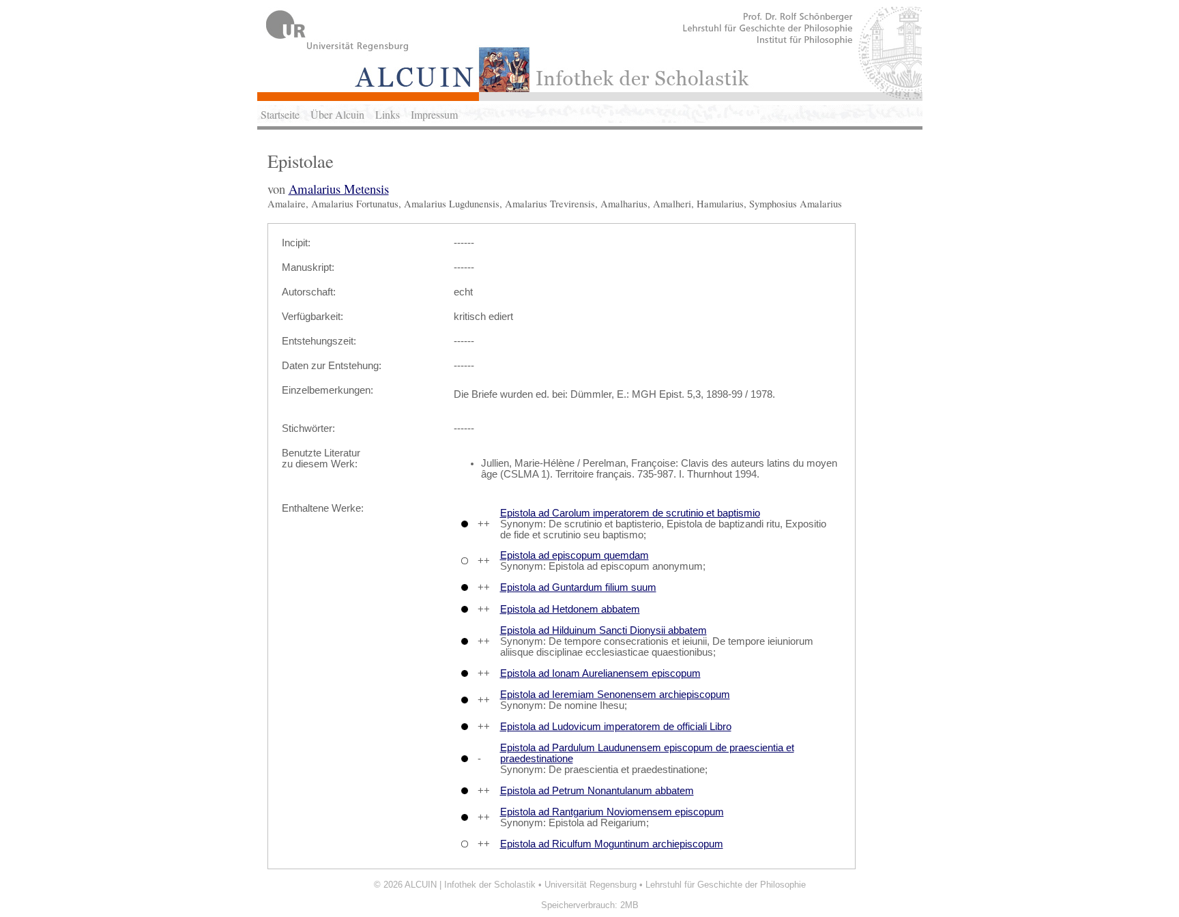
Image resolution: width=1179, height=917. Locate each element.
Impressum (434, 114)
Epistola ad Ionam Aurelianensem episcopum (600, 673)
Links (387, 114)
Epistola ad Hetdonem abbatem (570, 609)
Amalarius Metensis (339, 188)
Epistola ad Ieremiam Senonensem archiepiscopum (615, 694)
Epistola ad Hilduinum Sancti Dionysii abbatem (603, 630)
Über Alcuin (337, 114)
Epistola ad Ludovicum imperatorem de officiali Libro (615, 726)
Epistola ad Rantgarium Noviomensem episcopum (612, 811)
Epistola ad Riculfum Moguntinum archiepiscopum (611, 844)
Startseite (280, 114)
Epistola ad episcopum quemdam (574, 555)
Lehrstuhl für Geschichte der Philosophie (725, 884)
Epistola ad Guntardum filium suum (578, 587)
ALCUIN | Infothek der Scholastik (470, 884)
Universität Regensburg (590, 884)
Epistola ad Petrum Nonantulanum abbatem (597, 790)
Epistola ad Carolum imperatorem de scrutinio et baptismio (630, 513)
